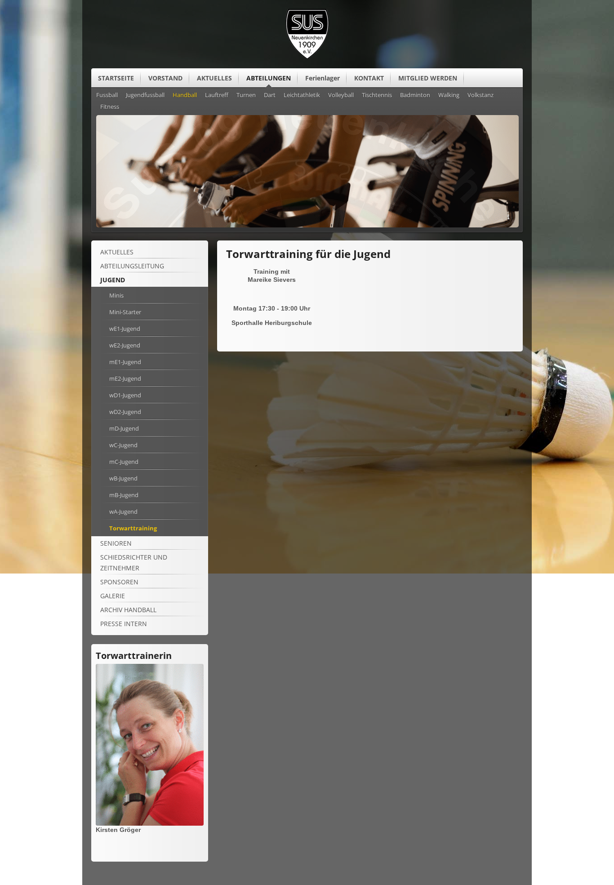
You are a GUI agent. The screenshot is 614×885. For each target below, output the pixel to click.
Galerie (112, 595)
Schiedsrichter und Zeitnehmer (133, 562)
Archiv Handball (128, 609)
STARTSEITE (116, 78)
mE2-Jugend (125, 378)
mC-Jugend (123, 462)
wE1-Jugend (124, 329)
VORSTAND (165, 78)
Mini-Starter (125, 312)
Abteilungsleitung (132, 266)
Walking (448, 95)
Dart (270, 95)
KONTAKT (369, 78)
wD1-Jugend (125, 395)
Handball (185, 95)
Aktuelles (116, 252)
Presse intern (123, 623)
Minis (116, 295)
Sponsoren (119, 582)
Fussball (107, 95)
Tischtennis (377, 95)
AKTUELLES (214, 78)
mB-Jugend (123, 495)
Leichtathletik (302, 95)
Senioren (116, 543)
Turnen (246, 95)
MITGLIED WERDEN (427, 78)
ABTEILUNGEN (268, 78)
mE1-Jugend (125, 362)
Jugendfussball (145, 95)
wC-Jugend (123, 445)
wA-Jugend (123, 511)
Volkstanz (480, 95)
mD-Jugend (124, 428)
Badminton (415, 95)
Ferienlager (322, 78)
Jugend (112, 280)
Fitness (109, 107)
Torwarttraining (133, 528)
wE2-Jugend (124, 345)
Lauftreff (216, 95)
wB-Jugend (123, 478)
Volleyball (341, 95)
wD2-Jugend (125, 412)
